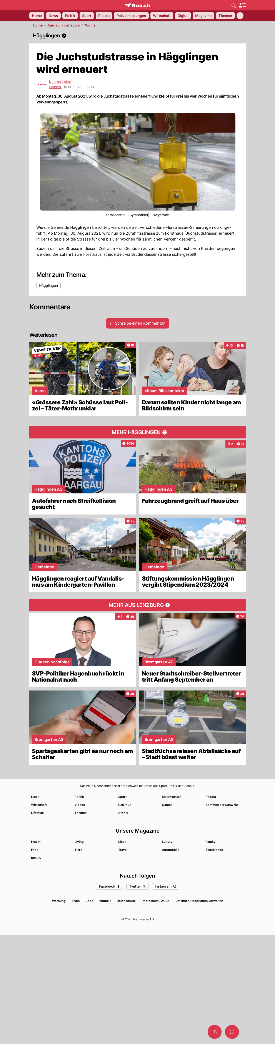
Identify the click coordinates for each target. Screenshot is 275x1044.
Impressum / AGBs (155, 901)
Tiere (78, 849)
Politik (79, 796)
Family (210, 841)
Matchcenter (171, 796)
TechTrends (214, 849)
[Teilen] (215, 1032)
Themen (81, 813)
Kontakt (105, 901)
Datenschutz (126, 901)
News (35, 796)
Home (38, 25)
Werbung (59, 901)
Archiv (123, 813)
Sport (122, 796)
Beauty (36, 858)
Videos (80, 805)
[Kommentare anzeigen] (232, 1032)
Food (34, 849)
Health (36, 841)
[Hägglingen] (137, 36)
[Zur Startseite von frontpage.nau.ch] (137, 5)
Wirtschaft (39, 805)
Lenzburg (72, 25)
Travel (122, 849)
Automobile (170, 849)
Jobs (89, 901)
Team (76, 901)
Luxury (167, 841)
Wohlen (91, 25)
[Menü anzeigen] (242, 5)
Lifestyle (37, 813)
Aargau (53, 25)
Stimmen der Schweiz (222, 805)
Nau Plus (124, 805)
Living (79, 841)
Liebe (122, 841)
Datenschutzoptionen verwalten (199, 901)
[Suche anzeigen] (234, 5)
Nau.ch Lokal (60, 82)
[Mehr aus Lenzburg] (137, 605)
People (211, 796)
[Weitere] (240, 15)
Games (167, 805)
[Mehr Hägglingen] (137, 432)
